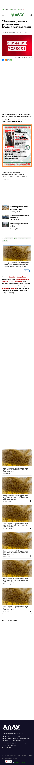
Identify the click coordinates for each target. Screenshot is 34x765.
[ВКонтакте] (3, 60)
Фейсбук (5, 281)
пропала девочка (24, 238)
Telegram (13, 288)
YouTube (12, 277)
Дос (15, 238)
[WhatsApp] (11, 60)
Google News (21, 277)
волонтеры (9, 238)
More (26, 271)
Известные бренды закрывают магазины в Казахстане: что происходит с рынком (19, 207)
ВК (17, 279)
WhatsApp (5, 288)
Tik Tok (11, 281)
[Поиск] (31, 15)
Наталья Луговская (8, 32)
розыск (5, 240)
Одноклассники (23, 279)
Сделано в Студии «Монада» (9, 758)
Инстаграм (18, 281)
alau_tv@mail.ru (12, 745)
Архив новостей (6, 747)
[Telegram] (8, 60)
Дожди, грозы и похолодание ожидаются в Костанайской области (19, 224)
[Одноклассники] (6, 60)
